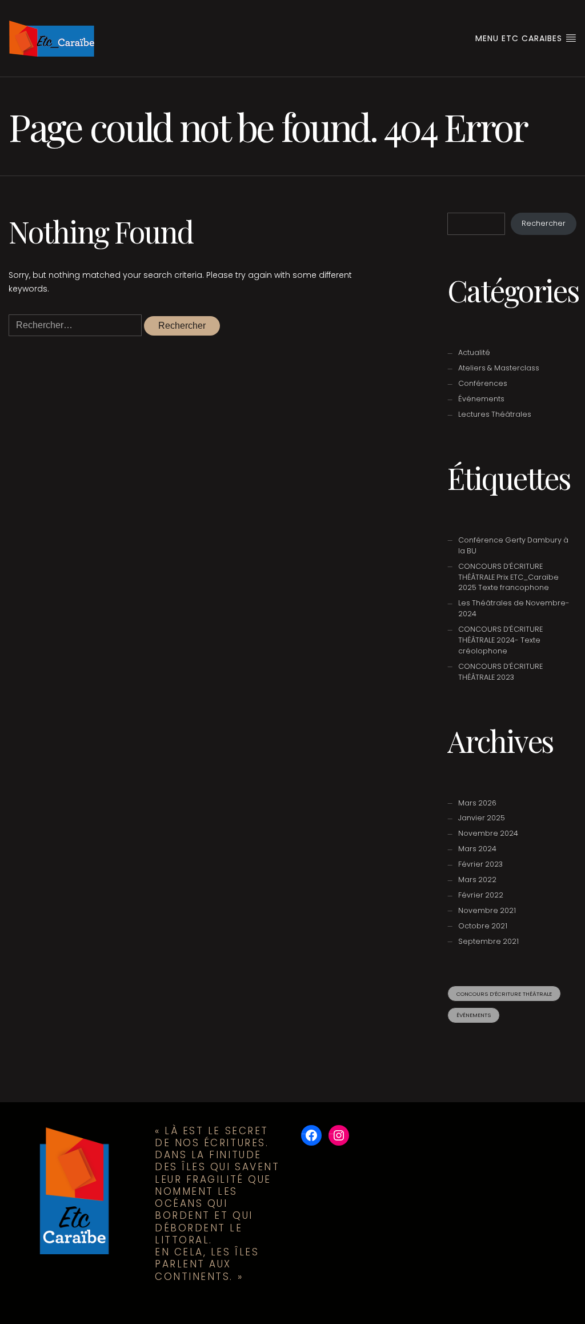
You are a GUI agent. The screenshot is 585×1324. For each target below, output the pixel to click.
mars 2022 (477, 879)
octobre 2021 (482, 926)
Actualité (474, 352)
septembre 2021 (488, 941)
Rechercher (544, 223)
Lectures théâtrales (494, 414)
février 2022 (480, 895)
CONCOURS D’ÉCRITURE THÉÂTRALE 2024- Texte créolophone (500, 640)
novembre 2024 (488, 833)
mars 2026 (477, 803)
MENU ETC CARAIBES (520, 38)
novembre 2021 (487, 910)
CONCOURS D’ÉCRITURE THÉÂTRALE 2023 (500, 671)
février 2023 (480, 864)
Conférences (482, 383)
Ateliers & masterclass (498, 368)
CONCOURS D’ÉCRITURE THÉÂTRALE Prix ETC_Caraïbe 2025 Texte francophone (508, 577)
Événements (481, 399)
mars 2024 (477, 849)
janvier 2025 (481, 818)
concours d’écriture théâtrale (504, 994)
